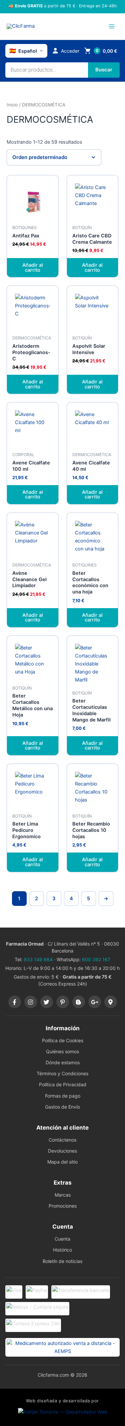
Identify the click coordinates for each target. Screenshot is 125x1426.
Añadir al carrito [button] (32, 267)
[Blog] (78, 1002)
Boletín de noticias (62, 1261)
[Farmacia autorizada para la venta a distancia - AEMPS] (62, 1347)
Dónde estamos (63, 1062)
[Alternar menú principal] (111, 26)
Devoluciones (62, 1151)
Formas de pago (62, 1096)
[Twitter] (46, 1002)
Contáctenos (62, 1140)
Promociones (63, 1206)
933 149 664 (38, 959)
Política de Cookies (62, 1040)
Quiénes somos (62, 1051)
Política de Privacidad (62, 1084)
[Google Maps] (110, 1002)
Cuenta (62, 1239)
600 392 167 (96, 959)
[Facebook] (14, 1002)
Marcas (63, 1195)
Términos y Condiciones (62, 1073)
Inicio (12, 104)
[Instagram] (30, 1002)
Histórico (62, 1250)
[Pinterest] (62, 1002)
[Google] (94, 1002)
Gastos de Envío (62, 1107)
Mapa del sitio (62, 1162)
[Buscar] (104, 70)
